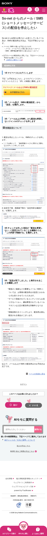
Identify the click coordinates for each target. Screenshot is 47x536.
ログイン (23, 384)
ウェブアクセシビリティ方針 (23, 486)
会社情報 (8, 478)
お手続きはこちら (23, 92)
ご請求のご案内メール (13, 60)
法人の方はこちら (23, 446)
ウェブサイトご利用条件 (22, 482)
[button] (43, 10)
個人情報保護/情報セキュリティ (28, 478)
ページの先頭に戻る (37, 373)
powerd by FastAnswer (22, 490)
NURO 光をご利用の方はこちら (22, 451)
